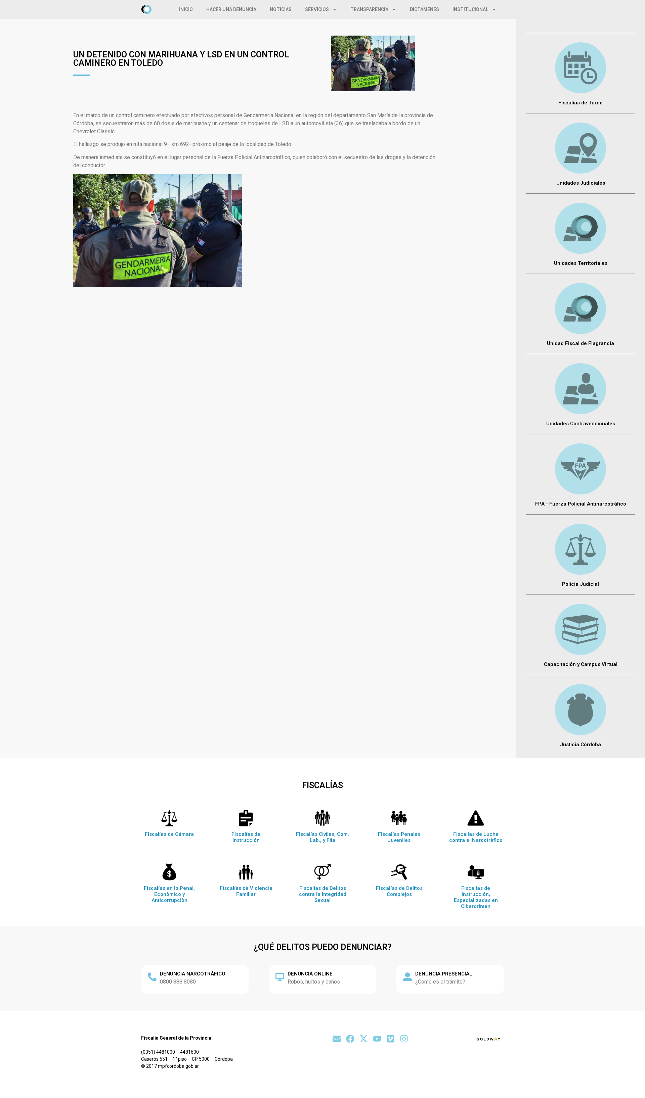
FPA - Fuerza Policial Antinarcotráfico (580, 504)
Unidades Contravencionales (580, 424)
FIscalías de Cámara (169, 834)
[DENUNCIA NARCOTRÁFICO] (152, 976)
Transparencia (369, 9)
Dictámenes (424, 9)
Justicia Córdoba (580, 745)
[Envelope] (337, 1039)
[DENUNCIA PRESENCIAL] (407, 976)
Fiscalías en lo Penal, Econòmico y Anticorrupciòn (169, 894)
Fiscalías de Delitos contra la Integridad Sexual (322, 894)
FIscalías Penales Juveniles (399, 837)
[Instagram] (404, 1039)
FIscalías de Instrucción (245, 837)
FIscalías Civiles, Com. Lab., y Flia (322, 837)
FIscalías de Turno (580, 103)
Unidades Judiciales (580, 183)
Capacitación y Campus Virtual (580, 664)
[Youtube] (377, 1039)
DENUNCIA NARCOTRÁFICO (192, 974)
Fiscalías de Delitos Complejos (399, 891)
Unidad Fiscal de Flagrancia (580, 343)
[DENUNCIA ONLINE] (279, 976)
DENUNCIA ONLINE (310, 974)
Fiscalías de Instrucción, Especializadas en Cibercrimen (476, 897)
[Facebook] (350, 1039)
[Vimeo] (390, 1039)
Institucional (470, 9)
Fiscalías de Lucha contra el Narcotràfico (476, 837)
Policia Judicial (580, 584)
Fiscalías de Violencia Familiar (246, 891)
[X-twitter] (363, 1039)
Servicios (317, 9)
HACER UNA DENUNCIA (231, 9)
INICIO (186, 9)
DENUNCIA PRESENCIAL (443, 974)
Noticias (281, 9)
